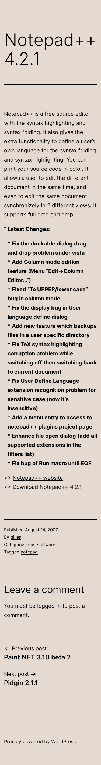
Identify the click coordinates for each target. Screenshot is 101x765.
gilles (16, 537)
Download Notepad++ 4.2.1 (47, 487)
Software (46, 544)
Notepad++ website (38, 478)
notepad (29, 552)
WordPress (63, 741)
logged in (49, 606)
